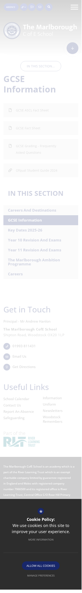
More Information (40, 539)
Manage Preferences (41, 575)
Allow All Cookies (41, 566)
